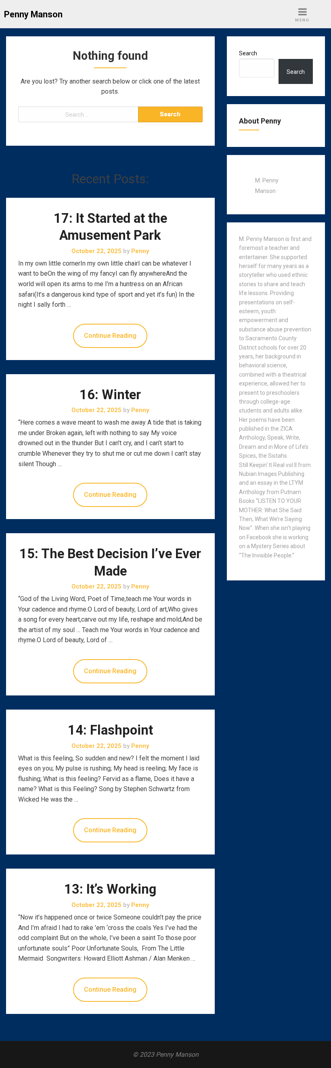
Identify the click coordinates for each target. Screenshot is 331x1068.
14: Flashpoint (110, 730)
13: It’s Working (110, 889)
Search (248, 53)
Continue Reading (110, 335)
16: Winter (110, 394)
